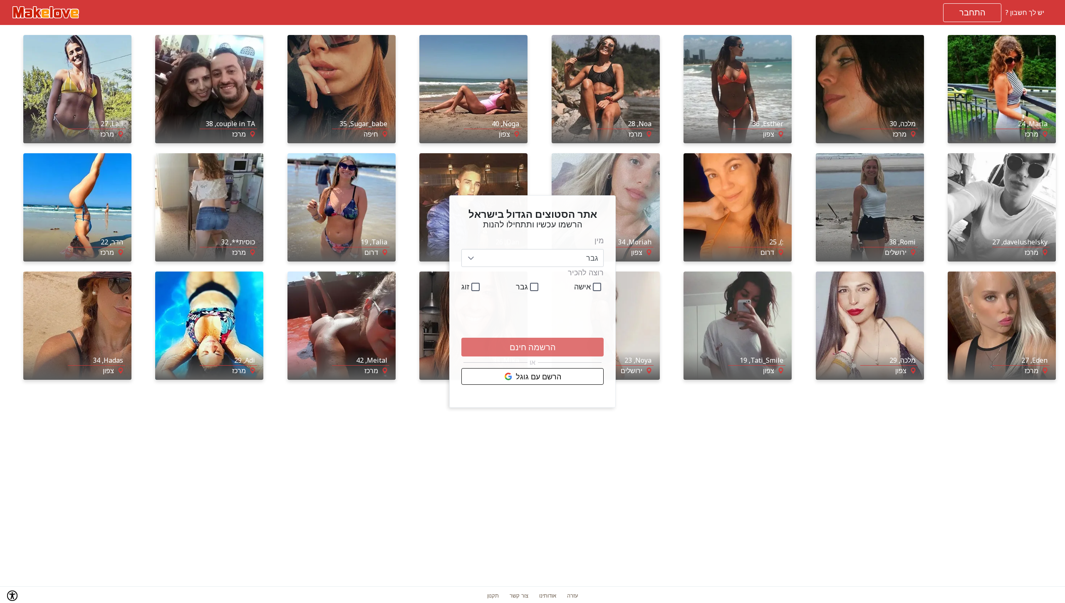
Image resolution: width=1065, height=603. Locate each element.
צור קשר (519, 596)
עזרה (572, 596)
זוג (465, 287)
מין (599, 240)
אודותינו (547, 596)
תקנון (493, 596)
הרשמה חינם (533, 347)
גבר (522, 287)
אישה (582, 287)
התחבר (972, 12)
